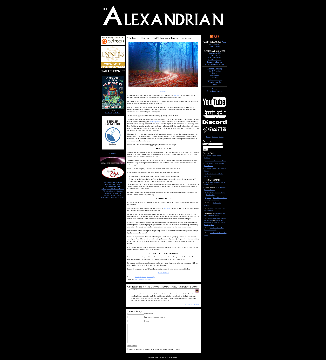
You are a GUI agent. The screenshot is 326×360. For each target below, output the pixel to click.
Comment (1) (151, 277)
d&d (136, 279)
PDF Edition (112, 153)
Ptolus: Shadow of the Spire (214, 64)
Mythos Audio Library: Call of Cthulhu (112, 197)
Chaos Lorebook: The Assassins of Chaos (215, 160)
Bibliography (215, 44)
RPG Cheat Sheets (214, 57)
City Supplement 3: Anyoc (112, 186)
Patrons (215, 89)
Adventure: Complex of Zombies (113, 191)
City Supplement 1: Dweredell (113, 182)
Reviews (215, 77)
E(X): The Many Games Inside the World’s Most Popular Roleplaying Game (214, 223)
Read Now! (108, 113)
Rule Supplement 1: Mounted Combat (113, 188)
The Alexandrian (161, 357)
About (224, 42)
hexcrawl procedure (155, 121)
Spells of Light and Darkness (112, 195)
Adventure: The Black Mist (113, 193)
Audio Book (116, 113)
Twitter (221, 137)
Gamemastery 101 (214, 53)
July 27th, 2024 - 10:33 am (192, 304)
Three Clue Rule (210, 195)
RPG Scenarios (214, 55)
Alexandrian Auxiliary (214, 69)
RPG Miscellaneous (214, 60)
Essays (214, 73)
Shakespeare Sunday (215, 80)
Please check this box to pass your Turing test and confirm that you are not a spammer (155, 349)
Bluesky (208, 137)
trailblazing (167, 208)
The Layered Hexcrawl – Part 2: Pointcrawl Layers (152, 38)
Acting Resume (214, 46)
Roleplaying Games (140, 277)
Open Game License (215, 91)
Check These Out (215, 71)
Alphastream (208, 198)
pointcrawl (176, 95)
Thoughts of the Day (215, 82)
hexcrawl (141, 279)
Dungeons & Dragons (214, 62)
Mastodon (215, 137)
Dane (206, 182)
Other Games (214, 75)
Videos (214, 84)
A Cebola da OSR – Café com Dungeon (215, 192)
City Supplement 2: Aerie (112, 184)
